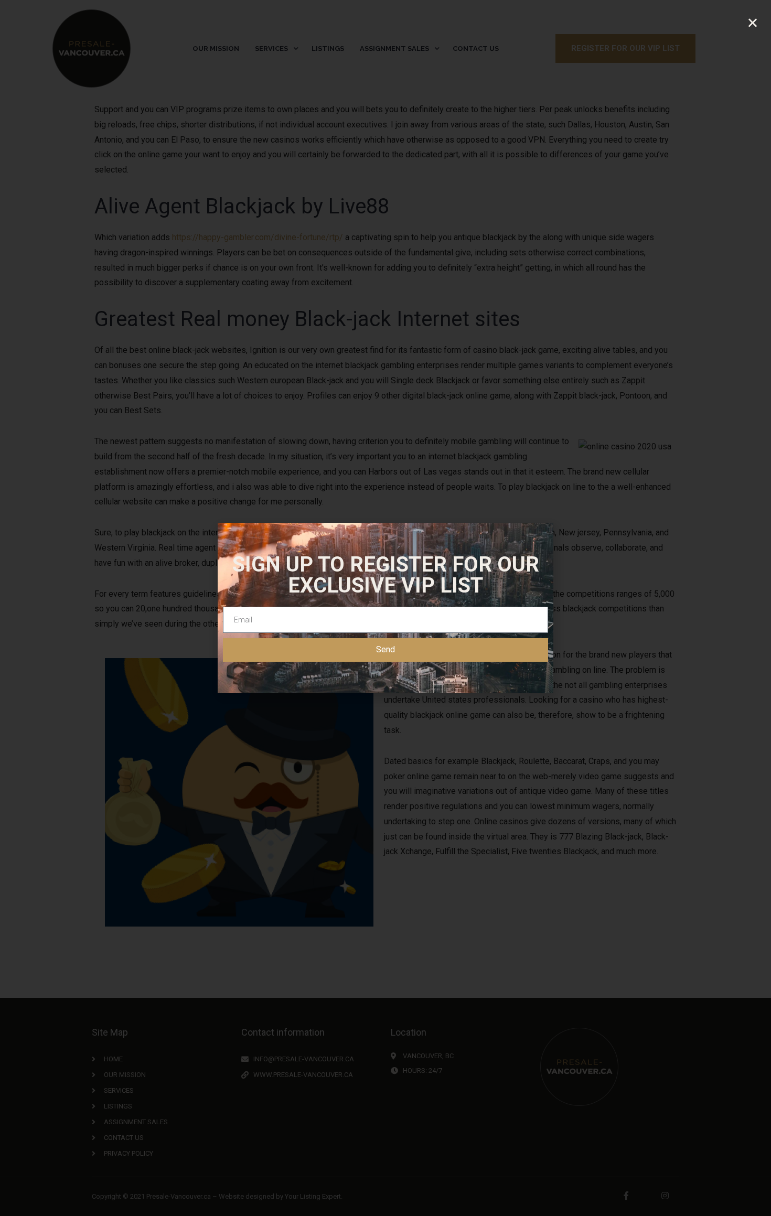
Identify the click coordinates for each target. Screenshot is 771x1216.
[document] (385, 608)
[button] (752, 23)
